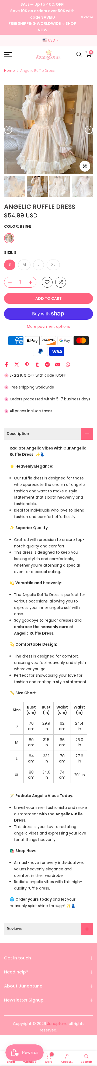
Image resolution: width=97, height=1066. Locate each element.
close (88, 17)
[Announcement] (42, 17)
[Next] (89, 130)
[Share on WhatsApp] (67, 364)
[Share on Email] (57, 364)
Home (9, 70)
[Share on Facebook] (6, 364)
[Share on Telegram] (47, 364)
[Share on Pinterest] (27, 364)
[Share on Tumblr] (37, 364)
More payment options (48, 326)
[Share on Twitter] (16, 364)
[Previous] (8, 130)
